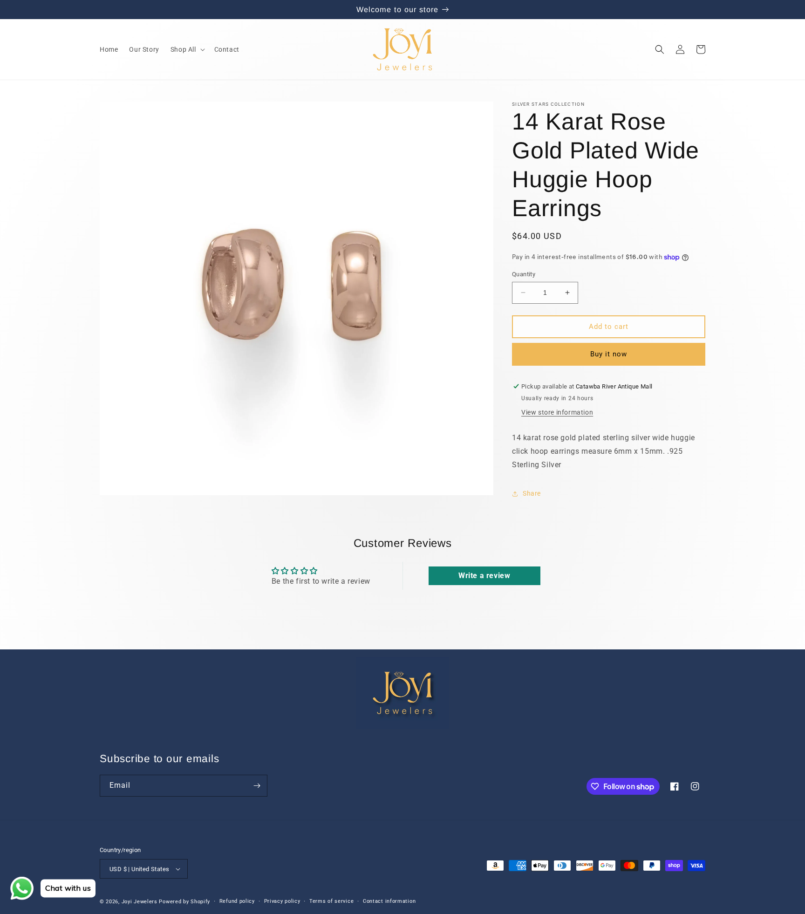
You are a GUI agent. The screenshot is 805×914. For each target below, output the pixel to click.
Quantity (523, 274)
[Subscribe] (256, 786)
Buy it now (608, 354)
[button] (187, 49)
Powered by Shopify (184, 902)
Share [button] (532, 493)
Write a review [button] (484, 575)
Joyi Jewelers (139, 902)
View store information (557, 412)
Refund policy (237, 901)
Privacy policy (282, 901)
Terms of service (331, 901)
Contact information (389, 901)
